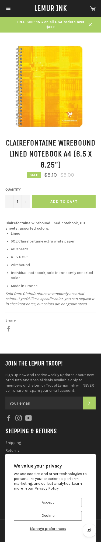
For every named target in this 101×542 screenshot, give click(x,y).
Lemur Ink (50, 8)
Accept (48, 502)
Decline (47, 515)
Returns (12, 450)
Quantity (13, 189)
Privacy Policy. (46, 488)
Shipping (13, 442)
